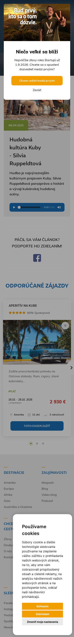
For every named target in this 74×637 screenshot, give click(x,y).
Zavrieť (37, 90)
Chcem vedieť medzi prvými (37, 80)
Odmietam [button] (42, 614)
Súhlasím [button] (42, 606)
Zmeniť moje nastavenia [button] (42, 621)
